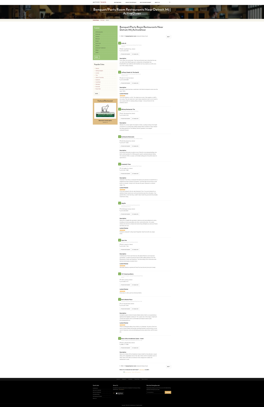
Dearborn (98, 79)
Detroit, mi (105, 121)
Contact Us (124, 379)
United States (96, 20)
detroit (107, 20)
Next (168, 36)
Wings (97, 50)
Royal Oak (98, 89)
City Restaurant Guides (97, 396)
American (98, 34)
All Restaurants (99, 32)
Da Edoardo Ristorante (127, 137)
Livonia (97, 73)
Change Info (135, 54)
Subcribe (168, 392)
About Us (157, 2)
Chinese (97, 36)
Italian (97, 52)
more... (97, 57)
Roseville (98, 86)
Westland (98, 84)
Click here (142, 369)
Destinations (117, 2)
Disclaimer (130, 379)
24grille (123, 203)
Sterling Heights (99, 70)
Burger (97, 41)
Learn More (121, 389)
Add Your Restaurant (145, 2)
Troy (97, 75)
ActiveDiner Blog (96, 394)
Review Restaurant (125, 54)
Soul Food (98, 43)
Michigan (103, 20)
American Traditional (100, 48)
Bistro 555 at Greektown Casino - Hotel (132, 338)
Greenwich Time (126, 164)
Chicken (97, 45)
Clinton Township (100, 77)
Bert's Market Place (126, 299)
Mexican (98, 38)
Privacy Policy (136, 379)
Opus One (124, 240)
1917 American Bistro (127, 274)
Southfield (98, 82)
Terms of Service (144, 379)
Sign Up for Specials (131, 2)
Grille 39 (123, 43)
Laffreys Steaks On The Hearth (130, 72)
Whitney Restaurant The (128, 109)
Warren (97, 68)
